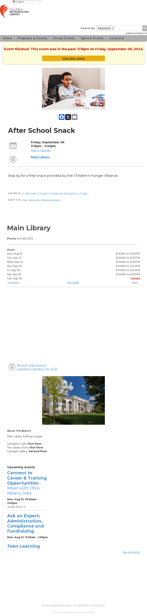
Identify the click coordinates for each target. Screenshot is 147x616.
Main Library (40, 157)
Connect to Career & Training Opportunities (27, 483)
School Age (34, 200)
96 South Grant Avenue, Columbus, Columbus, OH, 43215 (37, 367)
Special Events (92, 38)
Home (7, 38)
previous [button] (13, 282)
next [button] (135, 282)
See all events (131, 552)
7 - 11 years (42, 193)
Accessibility (81, 605)
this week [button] (73, 282)
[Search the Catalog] (144, 28)
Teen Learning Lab (23, 549)
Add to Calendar (41, 150)
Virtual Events (64, 38)
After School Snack (50, 200)
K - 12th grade (29, 193)
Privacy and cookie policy (57, 605)
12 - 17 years (81, 193)
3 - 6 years (54, 193)
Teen (25, 200)
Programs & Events (32, 38)
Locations (116, 38)
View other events (73, 58)
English (20, 1)
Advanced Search (136, 33)
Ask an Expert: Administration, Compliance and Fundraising (25, 523)
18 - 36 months (67, 193)
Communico (97, 605)
